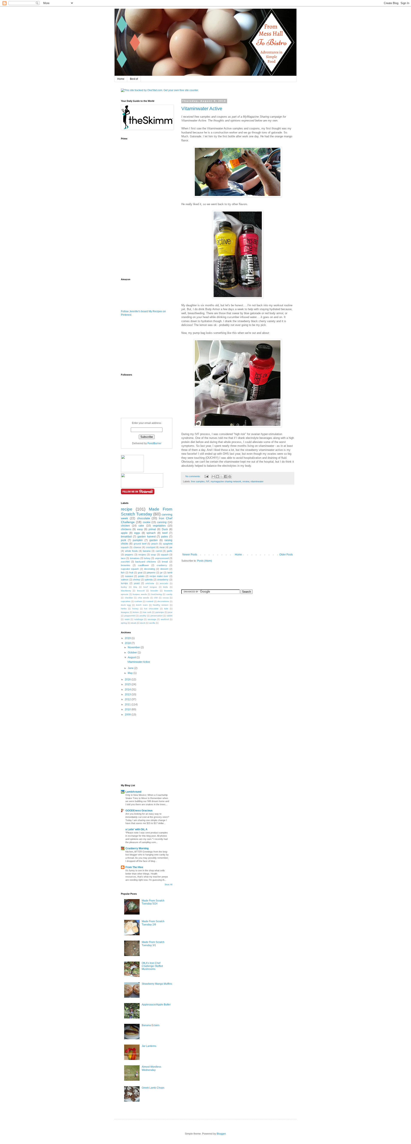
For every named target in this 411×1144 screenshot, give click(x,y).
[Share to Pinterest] (230, 476)
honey (135, 608)
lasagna (125, 612)
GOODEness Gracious (139, 810)
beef (164, 532)
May (130, 673)
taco (123, 558)
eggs (137, 532)
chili (156, 597)
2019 (128, 638)
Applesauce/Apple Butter (156, 1004)
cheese (137, 547)
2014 (128, 689)
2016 (128, 679)
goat (140, 572)
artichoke (149, 583)
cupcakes (125, 601)
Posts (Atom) (204, 560)
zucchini (125, 561)
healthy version (160, 605)
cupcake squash (130, 569)
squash (164, 554)
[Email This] (213, 476)
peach (154, 543)
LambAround (133, 791)
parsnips (159, 612)
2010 (128, 709)
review (246, 481)
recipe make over (158, 576)
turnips (124, 583)
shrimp (136, 579)
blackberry (126, 590)
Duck (165, 529)
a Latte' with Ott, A (136, 829)
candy (169, 594)
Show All (168, 885)
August (132, 657)
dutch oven (142, 605)
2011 (128, 704)
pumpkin (138, 540)
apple (124, 532)
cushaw (138, 601)
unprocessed (162, 558)
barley (124, 587)
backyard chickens (145, 561)
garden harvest (146, 536)
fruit (131, 572)
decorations (163, 601)
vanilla (152, 623)
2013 (128, 694)
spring (124, 623)
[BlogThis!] (217, 476)
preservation (156, 615)
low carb (147, 612)
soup (153, 554)
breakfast (126, 536)
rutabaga (138, 619)
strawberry (162, 579)
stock (142, 623)
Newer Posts (189, 554)
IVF (207, 481)
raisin (127, 619)
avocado (164, 583)
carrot (159, 551)
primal (152, 529)
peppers (129, 554)
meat (162, 547)
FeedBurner (154, 443)
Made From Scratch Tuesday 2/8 (153, 923)
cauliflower (143, 565)
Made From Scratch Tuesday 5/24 (153, 902)
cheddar (129, 597)
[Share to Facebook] (225, 476)
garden (153, 540)
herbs (124, 608)
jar (161, 572)
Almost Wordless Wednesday (151, 1068)
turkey (147, 558)
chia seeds (143, 597)
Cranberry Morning (137, 848)
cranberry (162, 565)
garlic (169, 551)
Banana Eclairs (150, 1025)
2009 (128, 714)
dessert (164, 569)
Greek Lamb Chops (153, 1087)
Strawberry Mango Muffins (157, 983)
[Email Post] (206, 476)
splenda (148, 579)
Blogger (221, 1133)
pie (170, 547)
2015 (128, 684)
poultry (143, 615)
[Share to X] (221, 476)
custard (149, 601)
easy (140, 529)
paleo (164, 536)
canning (162, 522)
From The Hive (134, 867)
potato (141, 576)
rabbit (169, 615)
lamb (169, 572)
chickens (126, 529)
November (134, 647)
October (133, 652)
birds (165, 587)
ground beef (140, 543)
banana (146, 551)
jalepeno (151, 572)
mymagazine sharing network (226, 481)
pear (170, 612)
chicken (125, 525)
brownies (125, 565)
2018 (128, 643)
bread (165, 561)
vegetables (159, 525)
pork (123, 540)
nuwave (129, 576)
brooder (154, 590)
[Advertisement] (238, 521)
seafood (165, 619)
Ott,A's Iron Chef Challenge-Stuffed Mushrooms (152, 966)
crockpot (150, 547)
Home (120, 78)
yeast (137, 583)
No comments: (193, 476)
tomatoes (135, 558)
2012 (128, 699)
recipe (126, 509)
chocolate (143, 518)
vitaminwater (257, 481)
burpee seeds (140, 594)
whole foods (131, 551)
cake (141, 525)
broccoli (140, 590)
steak (133, 623)
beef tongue (150, 587)
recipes (142, 554)
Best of (134, 78)
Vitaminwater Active (201, 108)
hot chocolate (151, 608)
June (131, 668)
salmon (124, 579)
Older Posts (286, 554)
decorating (149, 569)
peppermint (130, 615)
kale (166, 608)
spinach (151, 532)
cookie (146, 522)
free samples (198, 481)
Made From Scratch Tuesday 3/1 (153, 944)
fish (123, 572)
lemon (136, 612)
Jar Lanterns (149, 1046)
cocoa (166, 597)
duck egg (126, 605)
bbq (135, 587)
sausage (152, 619)
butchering (156, 594)
